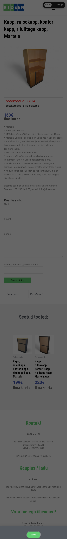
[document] (33, 269)
